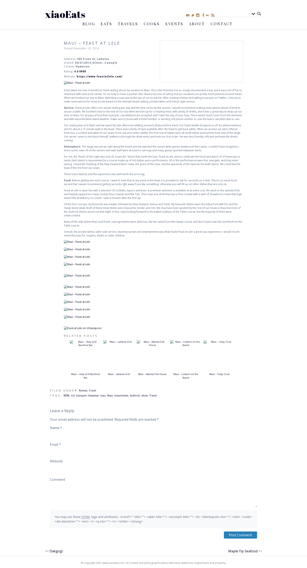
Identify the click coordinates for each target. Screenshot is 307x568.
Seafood (135, 395)
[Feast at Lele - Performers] (153, 317)
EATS (106, 23)
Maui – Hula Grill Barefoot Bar (85, 375)
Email (55, 444)
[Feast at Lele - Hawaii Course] (153, 242)
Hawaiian (93, 395)
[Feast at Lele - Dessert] (153, 294)
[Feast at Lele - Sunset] (153, 309)
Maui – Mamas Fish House (152, 374)
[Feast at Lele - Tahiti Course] (153, 287)
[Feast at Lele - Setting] (153, 83)
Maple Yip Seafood (243, 551)
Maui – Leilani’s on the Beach (186, 375)
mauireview (121, 395)
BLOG (88, 23)
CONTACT (222, 23)
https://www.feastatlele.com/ (100, 76)
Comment (57, 479)
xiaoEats (65, 14)
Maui (110, 395)
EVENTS (174, 23)
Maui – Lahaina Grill (119, 374)
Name (56, 427)
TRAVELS (128, 23)
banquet (81, 395)
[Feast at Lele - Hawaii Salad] (153, 249)
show (144, 395)
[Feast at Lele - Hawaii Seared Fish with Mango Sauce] (153, 257)
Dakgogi (56, 551)
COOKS (152, 23)
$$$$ (66, 395)
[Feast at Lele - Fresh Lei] (153, 302)
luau (102, 395)
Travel (92, 390)
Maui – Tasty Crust (219, 374)
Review (83, 390)
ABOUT (197, 23)
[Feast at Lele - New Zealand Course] (153, 264)
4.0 (73, 395)
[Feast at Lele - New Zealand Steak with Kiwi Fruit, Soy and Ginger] (153, 276)
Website (56, 461)
